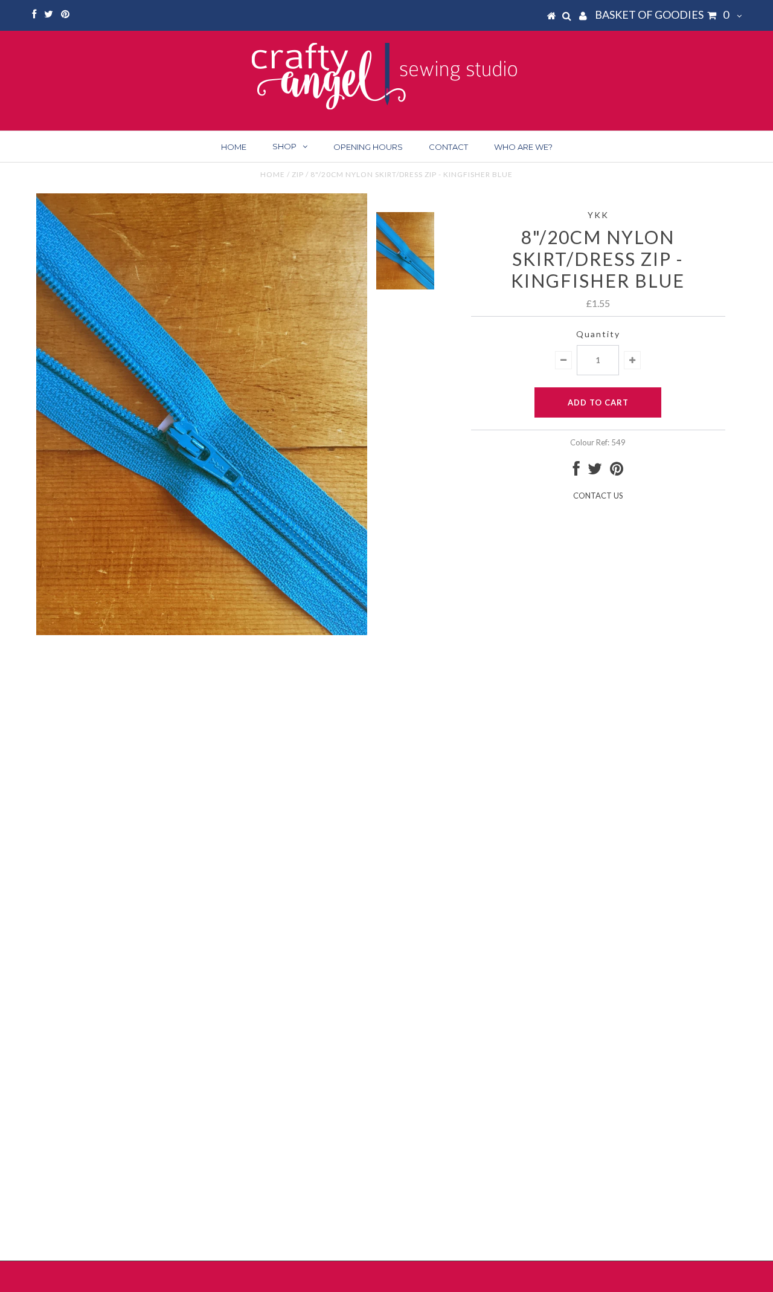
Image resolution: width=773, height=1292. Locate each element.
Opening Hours (368, 147)
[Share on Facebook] (576, 471)
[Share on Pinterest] (616, 471)
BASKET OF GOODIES (662, 14)
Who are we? (523, 147)
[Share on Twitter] (595, 471)
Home (233, 147)
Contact (448, 147)
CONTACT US (598, 495)
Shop (284, 146)
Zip (298, 174)
